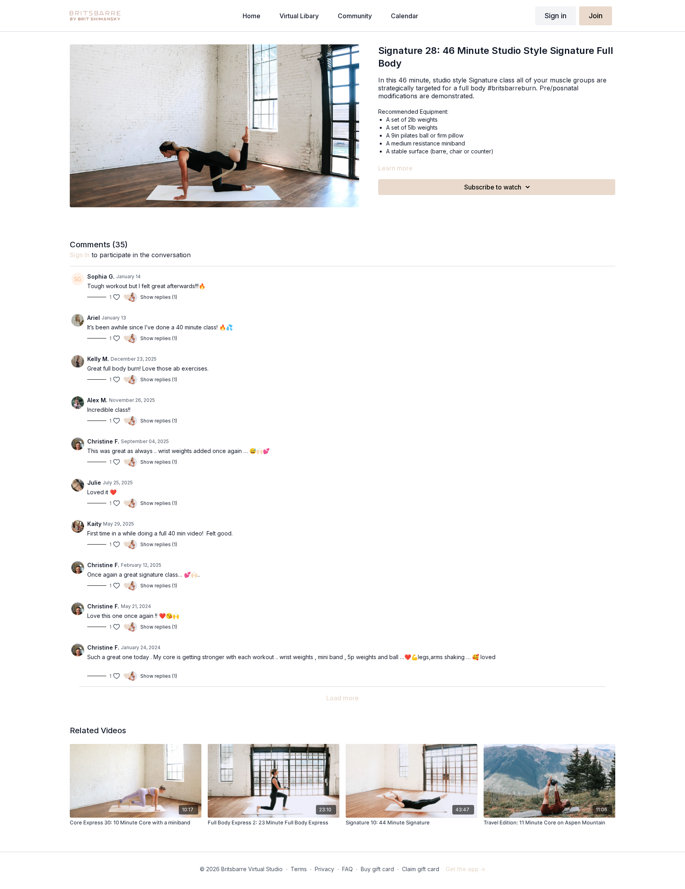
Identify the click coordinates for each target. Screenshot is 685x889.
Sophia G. (101, 276)
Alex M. (97, 400)
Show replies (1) (158, 297)
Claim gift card (420, 869)
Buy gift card (377, 869)
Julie (94, 482)
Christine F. (103, 441)
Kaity (94, 523)
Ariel (93, 317)
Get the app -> (465, 869)
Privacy (324, 869)
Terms (299, 869)
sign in (80, 255)
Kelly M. (98, 359)
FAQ (347, 869)
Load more (342, 698)
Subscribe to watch (492, 187)
